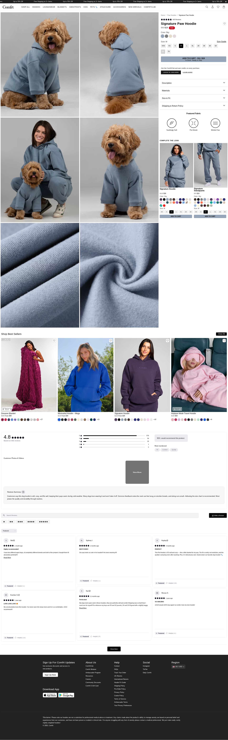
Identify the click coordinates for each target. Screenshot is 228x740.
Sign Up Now (50, 676)
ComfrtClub (150, 7)
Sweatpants (75, 7)
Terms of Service (120, 700)
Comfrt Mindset (91, 671)
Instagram (146, 667)
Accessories (119, 7)
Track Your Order (120, 674)
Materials (166, 90)
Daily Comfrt (147, 674)
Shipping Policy (119, 687)
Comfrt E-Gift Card (92, 687)
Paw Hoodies (171, 15)
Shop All (25, 7)
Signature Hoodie (168, 189)
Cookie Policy (119, 697)
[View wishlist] (218, 7)
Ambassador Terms (121, 704)
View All (221, 334)
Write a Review (220, 516)
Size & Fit (166, 98)
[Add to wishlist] (54, 340)
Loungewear (49, 7)
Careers (88, 681)
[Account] (212, 7)
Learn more (187, 72)
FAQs (116, 671)
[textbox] (100, 515)
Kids (86, 7)
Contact (117, 667)
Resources (89, 677)
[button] (2, 419)
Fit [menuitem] (157, 450)
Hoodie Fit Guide (120, 684)
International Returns (121, 681)
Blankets (62, 7)
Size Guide (221, 42)
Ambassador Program (93, 674)
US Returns (118, 677)
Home (163, 15)
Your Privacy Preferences (123, 707)
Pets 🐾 (93, 7)
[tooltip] (23, 492)
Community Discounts (93, 684)
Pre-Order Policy (120, 690)
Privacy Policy (119, 694)
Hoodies (36, 7)
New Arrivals (134, 7)
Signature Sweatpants (199, 190)
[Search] (207, 7)
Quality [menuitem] (174, 450)
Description (167, 83)
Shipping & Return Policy (172, 106)
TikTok (145, 671)
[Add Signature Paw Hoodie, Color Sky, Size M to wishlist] (224, 23)
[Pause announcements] (226, 1)
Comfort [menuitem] (164, 450)
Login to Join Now (171, 72)
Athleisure (105, 7)
